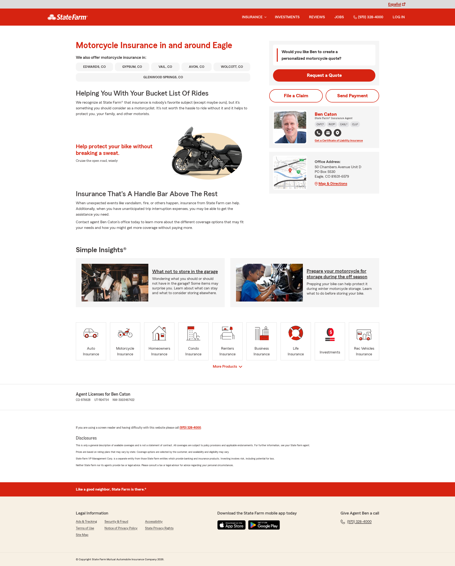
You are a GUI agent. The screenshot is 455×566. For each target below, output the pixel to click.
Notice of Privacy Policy (121, 528)
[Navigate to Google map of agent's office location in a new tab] (337, 133)
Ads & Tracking (86, 521)
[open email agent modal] (328, 133)
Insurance (252, 17)
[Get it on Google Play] (264, 525)
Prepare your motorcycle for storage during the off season (337, 274)
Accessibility (154, 521)
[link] (68, 17)
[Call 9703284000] (318, 133)
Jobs (339, 17)
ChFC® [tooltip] (320, 124)
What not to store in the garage (185, 271)
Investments (287, 17)
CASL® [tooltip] (343, 124)
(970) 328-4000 (370, 17)
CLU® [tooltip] (355, 124)
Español (394, 4)
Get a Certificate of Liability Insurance (339, 140)
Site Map (82, 535)
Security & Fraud (116, 521)
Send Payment (352, 95)
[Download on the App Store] (231, 525)
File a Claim (296, 95)
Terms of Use (85, 528)
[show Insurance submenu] (264, 17)
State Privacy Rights (159, 528)
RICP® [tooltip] (332, 124)
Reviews (317, 17)
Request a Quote (324, 75)
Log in (399, 17)
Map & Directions (332, 184)
